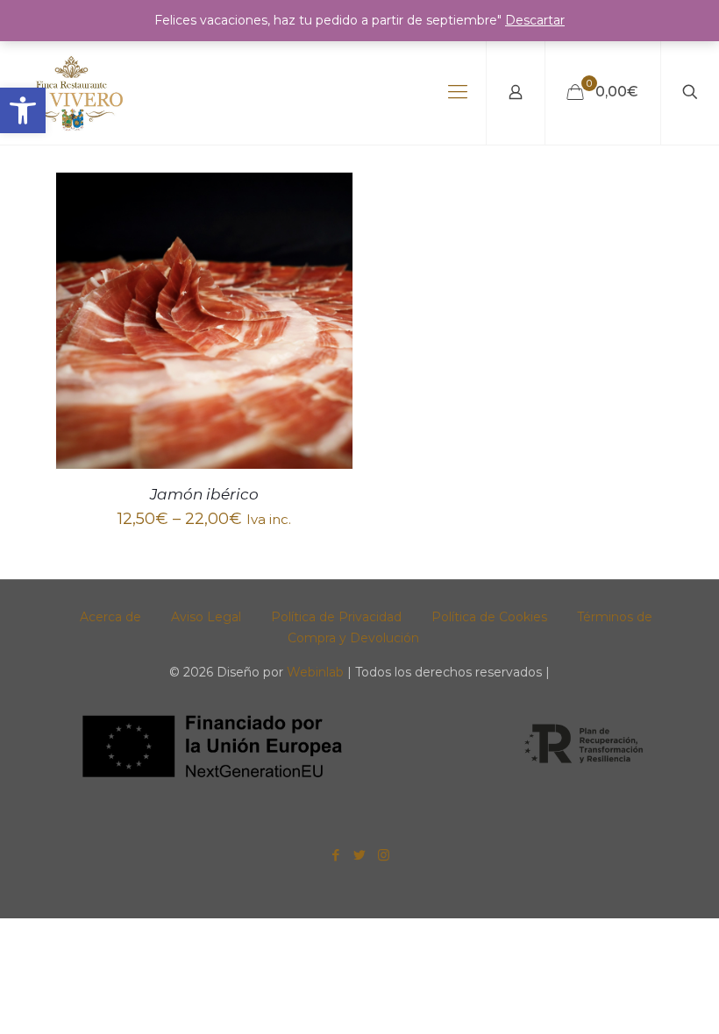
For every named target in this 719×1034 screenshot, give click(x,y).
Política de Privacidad (336, 617)
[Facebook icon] (336, 854)
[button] (23, 110)
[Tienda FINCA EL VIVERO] (72, 92)
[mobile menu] (458, 92)
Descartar (535, 20)
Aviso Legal (206, 617)
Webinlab (317, 672)
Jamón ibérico (204, 494)
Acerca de (110, 617)
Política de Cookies (489, 617)
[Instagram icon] (383, 854)
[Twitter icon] (360, 854)
